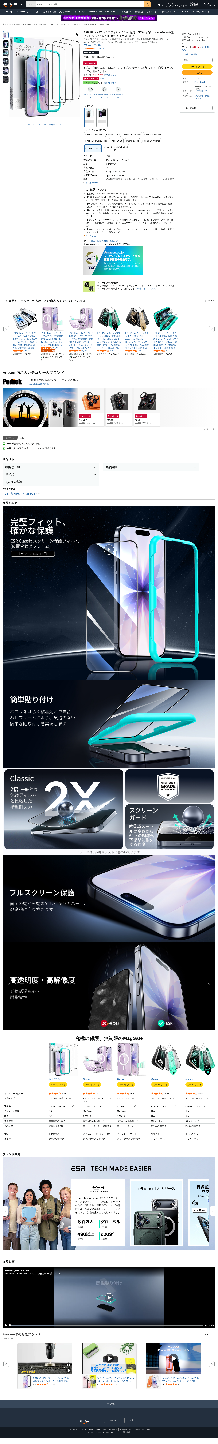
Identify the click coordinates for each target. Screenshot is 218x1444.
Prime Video (111, 12)
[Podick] (12, 381)
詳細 (102, 78)
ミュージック (152, 12)
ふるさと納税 (49, 12)
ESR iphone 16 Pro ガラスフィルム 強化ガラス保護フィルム (33, 1273)
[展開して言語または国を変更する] (162, 5)
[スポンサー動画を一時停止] (68, 1365)
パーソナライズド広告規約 (106, 1430)
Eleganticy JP (199, 82)
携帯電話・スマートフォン (26, 24)
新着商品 (139, 12)
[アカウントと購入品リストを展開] (186, 5)
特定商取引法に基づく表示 (140, 1430)
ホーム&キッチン (170, 12)
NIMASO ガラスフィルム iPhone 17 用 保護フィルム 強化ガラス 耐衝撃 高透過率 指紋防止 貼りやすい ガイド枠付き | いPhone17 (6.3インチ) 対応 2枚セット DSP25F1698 (51, 1380)
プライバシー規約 (87, 1430)
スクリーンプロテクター (99, 24)
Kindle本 (184, 12)
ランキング (79, 12)
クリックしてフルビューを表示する (44, 124)
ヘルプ (37, 12)
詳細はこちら (110, 74)
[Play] (5, 1325)
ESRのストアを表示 (92, 45)
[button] (8, 12)
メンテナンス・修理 (79, 24)
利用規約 (73, 1430)
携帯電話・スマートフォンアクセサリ (54, 24)
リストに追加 (190, 108)
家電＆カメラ (8, 24)
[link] (25, 340)
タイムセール (126, 12)
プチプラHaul (65, 12)
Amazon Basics (95, 12)
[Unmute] (212, 1325)
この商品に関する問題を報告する (102, 241)
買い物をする (110, 83)
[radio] (5, 35)
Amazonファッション (201, 12)
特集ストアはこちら (146, 288)
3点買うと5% (90, 83)
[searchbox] (90, 4)
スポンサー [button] (208, 429)
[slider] (106, 1325)
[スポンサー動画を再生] (109, 1359)
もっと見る (91, 236)
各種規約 (123, 1430)
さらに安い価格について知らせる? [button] (21, 493)
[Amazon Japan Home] (85, 1422)
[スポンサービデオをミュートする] (68, 1370)
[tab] (107, 1024)
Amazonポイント (23, 12)
